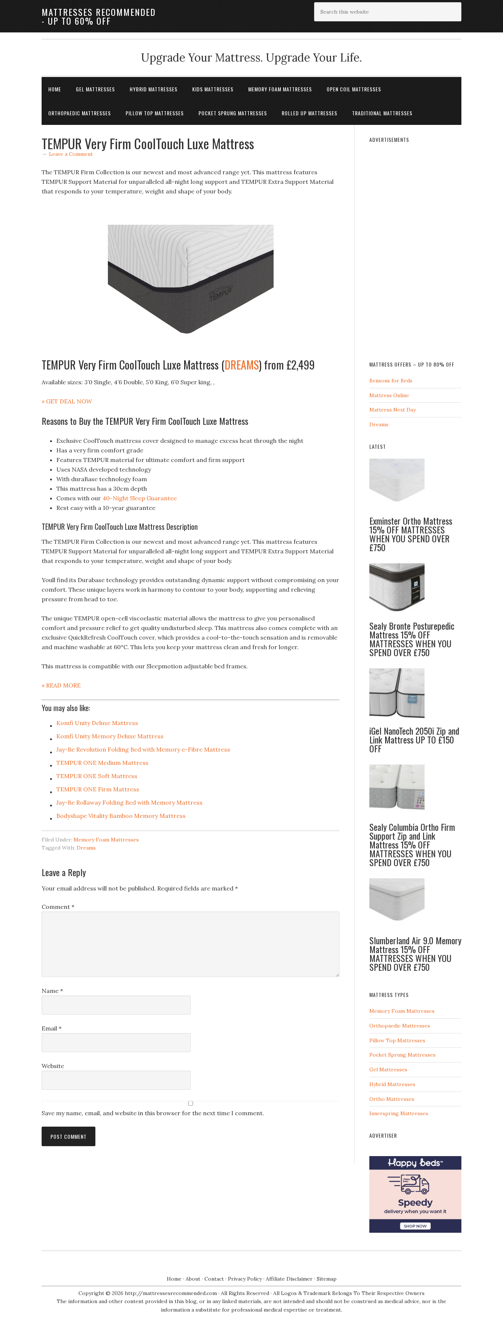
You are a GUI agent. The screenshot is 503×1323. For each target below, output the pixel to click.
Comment (58, 906)
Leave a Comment (71, 154)
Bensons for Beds (390, 380)
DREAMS (242, 364)
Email (51, 1028)
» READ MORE (61, 685)
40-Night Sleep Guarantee (139, 498)
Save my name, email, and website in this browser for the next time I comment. (153, 1113)
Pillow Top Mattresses (397, 1040)
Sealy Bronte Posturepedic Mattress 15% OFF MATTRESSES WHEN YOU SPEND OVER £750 (411, 639)
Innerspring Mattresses (398, 1113)
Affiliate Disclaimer (289, 1278)
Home (174, 1278)
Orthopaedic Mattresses (399, 1025)
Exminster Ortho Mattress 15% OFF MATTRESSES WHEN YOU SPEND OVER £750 (410, 534)
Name (52, 990)
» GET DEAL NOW (67, 401)
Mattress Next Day (392, 409)
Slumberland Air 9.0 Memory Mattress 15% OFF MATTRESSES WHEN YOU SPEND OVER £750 (415, 953)
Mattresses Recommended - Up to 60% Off (99, 16)
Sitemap (327, 1278)
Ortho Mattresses (391, 1099)
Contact (214, 1278)
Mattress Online (389, 395)
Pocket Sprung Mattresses (402, 1054)
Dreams (86, 847)
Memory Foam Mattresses (106, 839)
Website (53, 1066)
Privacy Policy (245, 1278)
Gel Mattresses (388, 1069)
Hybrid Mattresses (392, 1084)
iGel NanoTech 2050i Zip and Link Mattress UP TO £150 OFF (414, 739)
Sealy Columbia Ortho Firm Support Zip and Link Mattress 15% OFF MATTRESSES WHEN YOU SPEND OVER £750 (412, 844)
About (193, 1278)
